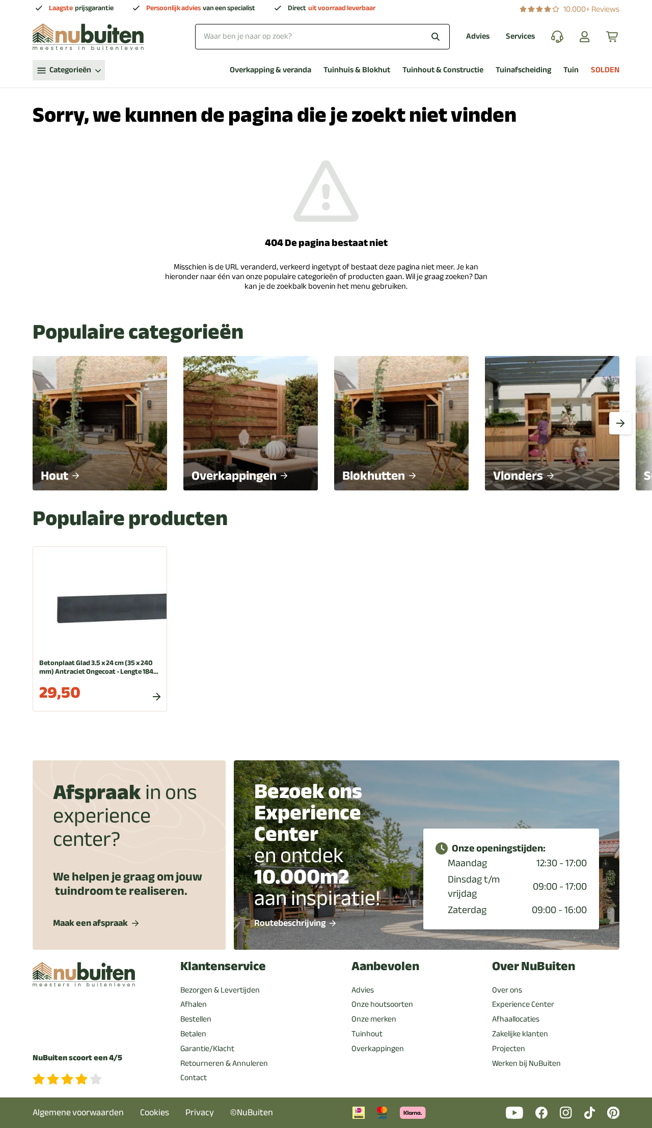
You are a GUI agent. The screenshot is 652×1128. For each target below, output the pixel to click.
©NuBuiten (251, 1112)
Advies (478, 36)
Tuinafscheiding (523, 70)
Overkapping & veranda (270, 70)
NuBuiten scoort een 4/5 (77, 1058)
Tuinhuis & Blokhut (356, 70)
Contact (193, 1077)
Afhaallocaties (515, 1019)
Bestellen (195, 1019)
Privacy (199, 1112)
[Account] (585, 36)
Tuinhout (367, 1033)
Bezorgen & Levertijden (220, 990)
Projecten (508, 1048)
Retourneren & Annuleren (224, 1063)
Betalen (193, 1033)
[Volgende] (620, 423)
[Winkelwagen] (612, 36)
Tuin (571, 70)
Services (520, 36)
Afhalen (193, 1004)
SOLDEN (605, 70)
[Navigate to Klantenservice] (557, 37)
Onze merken (373, 1019)
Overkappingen (377, 1048)
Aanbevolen (385, 966)
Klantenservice (223, 966)
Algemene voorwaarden (78, 1112)
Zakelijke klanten (520, 1033)
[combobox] (322, 36)
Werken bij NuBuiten (526, 1063)
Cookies (154, 1112)
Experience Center (523, 1004)
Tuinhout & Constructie (442, 70)
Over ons (507, 990)
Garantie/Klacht (207, 1048)
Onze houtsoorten (382, 1004)
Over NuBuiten (533, 966)
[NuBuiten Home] (88, 36)
